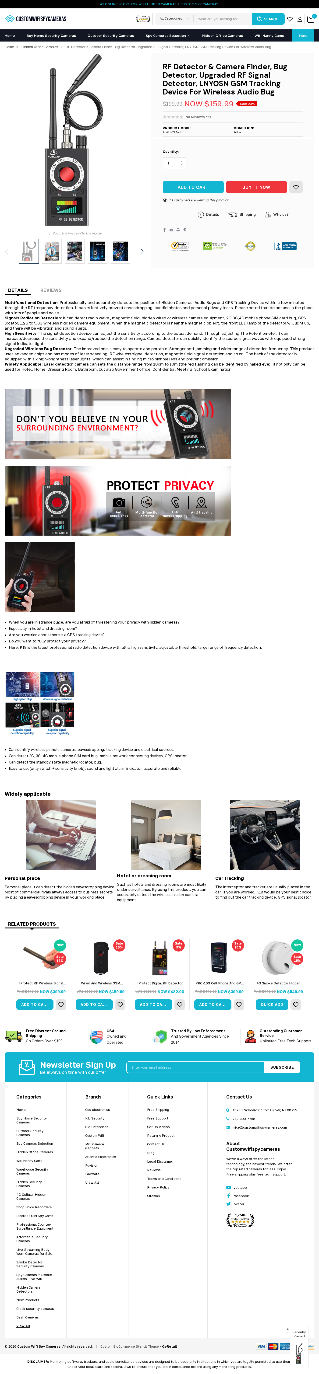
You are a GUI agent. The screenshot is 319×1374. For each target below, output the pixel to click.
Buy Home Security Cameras (31, 1120)
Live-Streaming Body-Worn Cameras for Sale (34, 1251)
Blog (151, 1153)
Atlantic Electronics (100, 1157)
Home (21, 1110)
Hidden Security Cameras (29, 1184)
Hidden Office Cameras (34, 1152)
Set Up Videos (158, 1127)
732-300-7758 (244, 1119)
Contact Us (156, 1144)
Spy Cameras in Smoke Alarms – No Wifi (34, 1277)
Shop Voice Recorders (34, 1207)
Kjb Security (94, 1118)
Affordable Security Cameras (32, 1239)
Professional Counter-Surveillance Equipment (34, 1226)
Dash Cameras (27, 1317)
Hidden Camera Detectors (28, 1289)
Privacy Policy (158, 1187)
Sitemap (153, 1196)
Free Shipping (158, 1110)
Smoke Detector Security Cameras (30, 1264)
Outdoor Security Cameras (29, 1133)
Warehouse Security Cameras (32, 1171)
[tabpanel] (41, 974)
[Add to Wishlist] (296, 187)
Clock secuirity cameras (35, 1309)
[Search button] (268, 19)
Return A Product (161, 1135)
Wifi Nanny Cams (29, 1161)
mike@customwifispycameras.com (260, 1127)
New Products (27, 1300)
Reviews (51, 290)
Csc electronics (97, 1110)
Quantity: (171, 151)
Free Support (157, 1118)
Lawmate (92, 1174)
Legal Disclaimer (160, 1161)
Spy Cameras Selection (166, 35)
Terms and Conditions (164, 1179)
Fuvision (91, 1165)
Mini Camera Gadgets (94, 1146)
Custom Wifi (94, 1135)
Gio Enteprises (97, 1127)
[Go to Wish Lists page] (290, 19)
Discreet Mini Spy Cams (34, 1216)
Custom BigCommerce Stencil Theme (129, 1346)
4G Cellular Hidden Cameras (31, 1196)
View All (23, 1326)
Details (18, 290)
